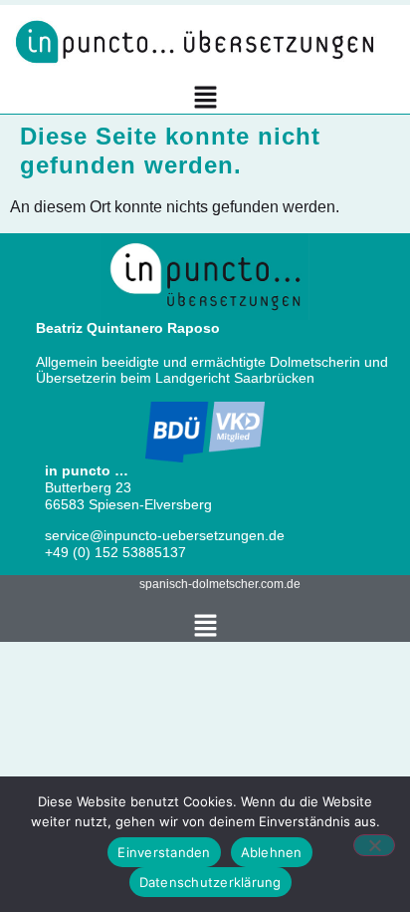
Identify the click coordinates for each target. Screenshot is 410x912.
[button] (205, 99)
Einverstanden (163, 852)
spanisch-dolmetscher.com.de (220, 584)
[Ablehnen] (374, 845)
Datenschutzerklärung (210, 882)
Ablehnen (272, 852)
